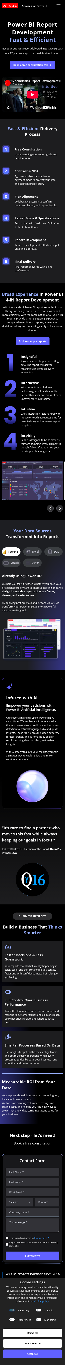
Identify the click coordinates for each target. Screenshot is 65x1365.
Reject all (32, 1333)
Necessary (23, 1310)
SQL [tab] (56, 551)
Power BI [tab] (13, 551)
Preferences (24, 1319)
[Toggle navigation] (58, 6)
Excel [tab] (35, 551)
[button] (59, 508)
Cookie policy (41, 1301)
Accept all (32, 1353)
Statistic (48, 1310)
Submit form (32, 1255)
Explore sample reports (32, 341)
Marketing (50, 1319)
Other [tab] (35, 563)
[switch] (38, 1310)
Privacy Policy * (41, 1237)
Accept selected (33, 1343)
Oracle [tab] (15, 563)
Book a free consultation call (30, 64)
